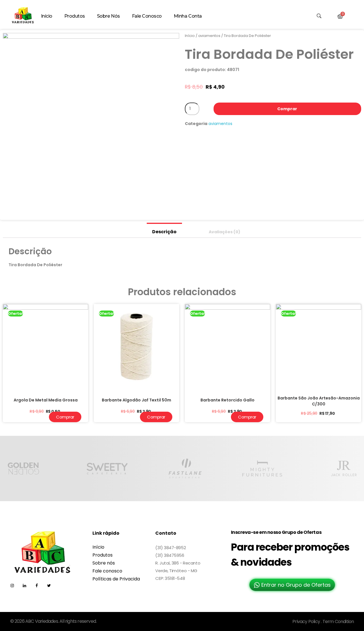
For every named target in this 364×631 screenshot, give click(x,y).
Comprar (287, 109)
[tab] (164, 230)
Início (190, 35)
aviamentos (209, 35)
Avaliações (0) (224, 232)
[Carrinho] (340, 16)
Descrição (164, 231)
